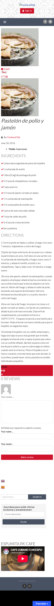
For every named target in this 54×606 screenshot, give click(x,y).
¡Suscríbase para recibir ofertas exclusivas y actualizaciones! (18, 508)
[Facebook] (45, 21)
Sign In (28, 10)
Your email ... (7, 444)
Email (6, 69)
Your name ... (7, 431)
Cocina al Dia (13, 137)
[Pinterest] (50, 21)
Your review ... (7, 397)
